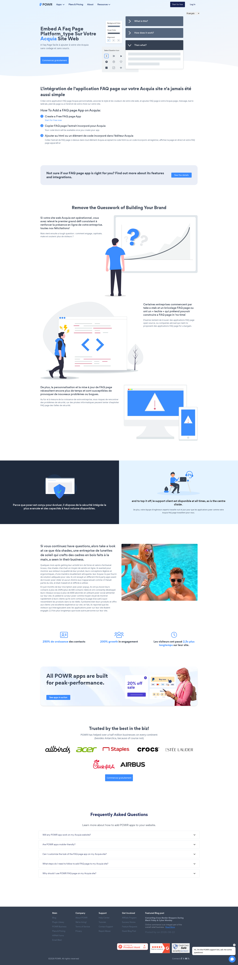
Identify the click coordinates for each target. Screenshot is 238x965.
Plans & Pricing (76, 4)
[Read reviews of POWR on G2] (160, 948)
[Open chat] (232, 959)
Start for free (177, 4)
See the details (181, 175)
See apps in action (58, 697)
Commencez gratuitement (54, 60)
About (90, 4)
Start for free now (53, 120)
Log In (192, 4)
